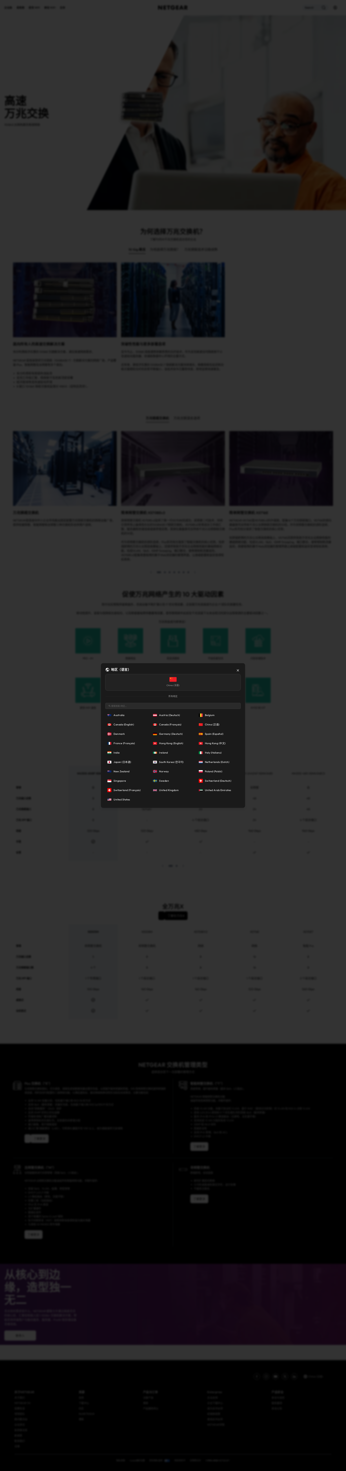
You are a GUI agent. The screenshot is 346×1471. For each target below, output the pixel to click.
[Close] (238, 670)
